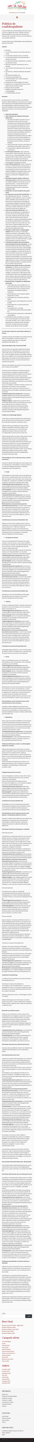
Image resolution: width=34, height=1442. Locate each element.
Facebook (24, 1439)
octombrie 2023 (6, 1369)
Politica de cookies (7, 1398)
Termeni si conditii (7, 1400)
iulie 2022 (4, 1375)
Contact (4, 1406)
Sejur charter (5, 1361)
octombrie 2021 (6, 1383)
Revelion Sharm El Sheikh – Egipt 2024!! (12, 1325)
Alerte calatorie (6, 1433)
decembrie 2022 (6, 1373)
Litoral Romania (6, 1349)
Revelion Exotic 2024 (7, 1359)
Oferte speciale (6, 1355)
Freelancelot (10, 1439)
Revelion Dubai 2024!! (8, 1331)
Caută (3, 1313)
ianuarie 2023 (5, 1371)
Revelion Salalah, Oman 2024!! (10, 1329)
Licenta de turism (6, 1404)
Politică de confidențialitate (9, 1396)
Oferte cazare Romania (8, 1353)
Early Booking (5, 1345)
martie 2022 (5, 1377)
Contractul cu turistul (7, 1402)
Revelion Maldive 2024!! (8, 1333)
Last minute (5, 1347)
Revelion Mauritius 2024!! (9, 1327)
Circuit (3, 1343)
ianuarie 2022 (5, 1379)
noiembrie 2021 (6, 1381)
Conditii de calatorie (7, 1431)
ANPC (3, 1435)
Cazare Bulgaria (6, 1341)
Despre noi (5, 1394)
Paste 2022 (5, 1357)
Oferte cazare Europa (8, 1351)
